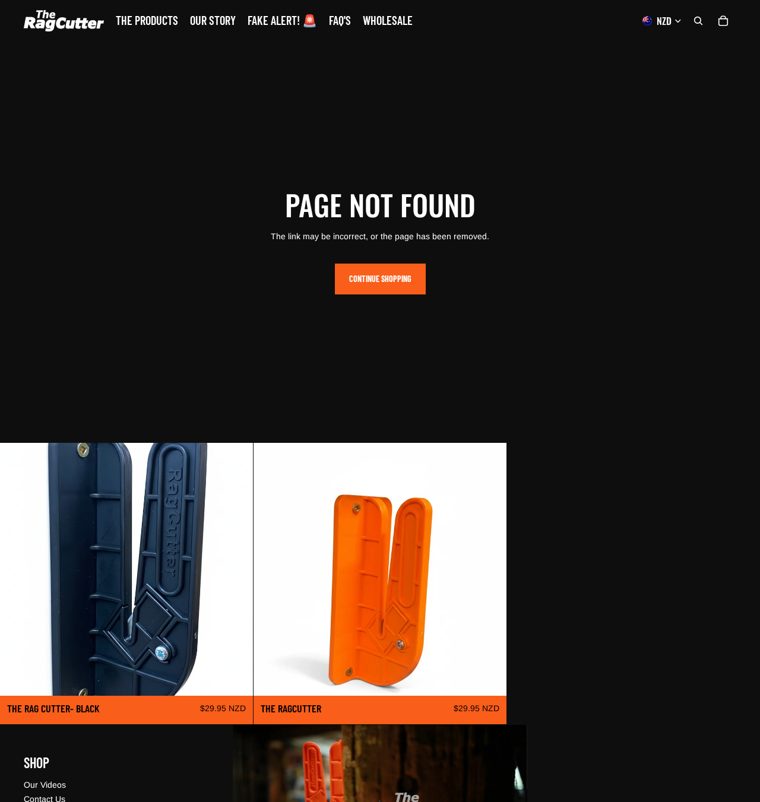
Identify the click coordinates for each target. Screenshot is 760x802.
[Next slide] (488, 569)
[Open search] (698, 21)
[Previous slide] (271, 569)
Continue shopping (380, 279)
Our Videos (45, 785)
